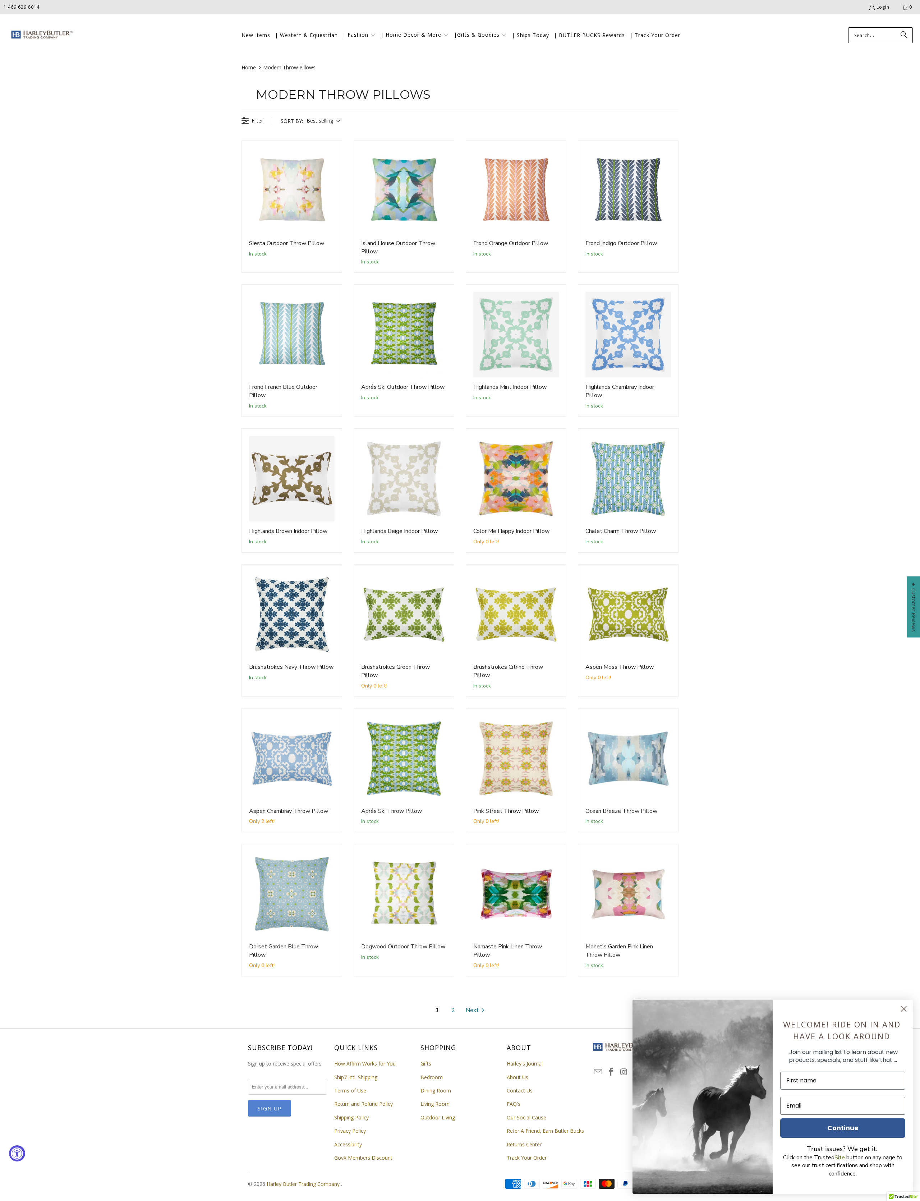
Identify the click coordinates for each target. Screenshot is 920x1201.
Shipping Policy (351, 1117)
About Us (517, 1077)
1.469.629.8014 (22, 7)
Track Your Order (527, 1157)
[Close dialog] (903, 1009)
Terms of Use (350, 1090)
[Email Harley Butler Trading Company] (598, 1072)
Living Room (435, 1103)
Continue (843, 1127)
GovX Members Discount (363, 1157)
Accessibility (348, 1144)
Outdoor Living (437, 1117)
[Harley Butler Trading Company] (40, 35)
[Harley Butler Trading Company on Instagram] (623, 1072)
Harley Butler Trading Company (304, 1184)
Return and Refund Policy (363, 1103)
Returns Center (524, 1144)
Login (883, 7)
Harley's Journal (525, 1063)
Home (249, 67)
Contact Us (520, 1090)
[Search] (904, 35)
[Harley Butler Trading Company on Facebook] (611, 1072)
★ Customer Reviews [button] (913, 607)
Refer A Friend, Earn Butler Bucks (545, 1130)
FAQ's (513, 1103)
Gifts (425, 1063)
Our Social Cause (526, 1117)
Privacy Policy (350, 1130)
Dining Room (435, 1090)
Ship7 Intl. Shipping (355, 1077)
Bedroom (431, 1077)
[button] (359, 35)
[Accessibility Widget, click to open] (17, 1153)
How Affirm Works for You (365, 1063)
